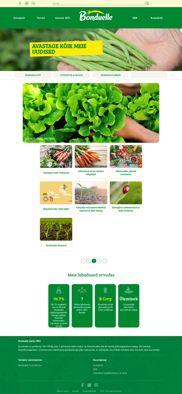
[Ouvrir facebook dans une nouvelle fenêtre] (20, 4)
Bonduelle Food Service (30, 365)
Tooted (41, 17)
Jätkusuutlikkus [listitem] (110, 75)
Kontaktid (156, 17)
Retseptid (19, 17)
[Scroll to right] (171, 75)
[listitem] (149, 75)
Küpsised (75, 391)
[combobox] (98, 3)
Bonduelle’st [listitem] (33, 75)
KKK (135, 17)
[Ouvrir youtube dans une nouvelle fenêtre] (33, 4)
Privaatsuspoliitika (89, 391)
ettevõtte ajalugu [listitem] (71, 75)
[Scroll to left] (10, 75)
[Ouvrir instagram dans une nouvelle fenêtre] (26, 4)
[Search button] (146, 4)
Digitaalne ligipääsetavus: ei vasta (110, 372)
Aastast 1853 (62, 17)
